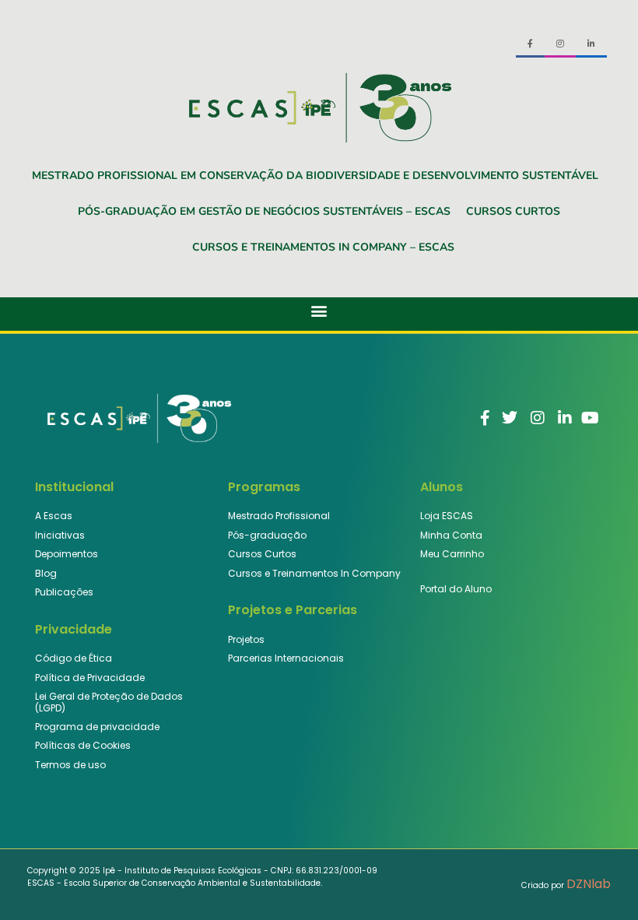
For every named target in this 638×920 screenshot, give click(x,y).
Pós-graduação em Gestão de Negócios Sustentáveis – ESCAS (264, 211)
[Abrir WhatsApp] (599, 880)
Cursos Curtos (513, 211)
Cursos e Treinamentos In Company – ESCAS (323, 247)
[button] (319, 310)
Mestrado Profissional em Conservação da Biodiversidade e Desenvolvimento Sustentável (315, 175)
